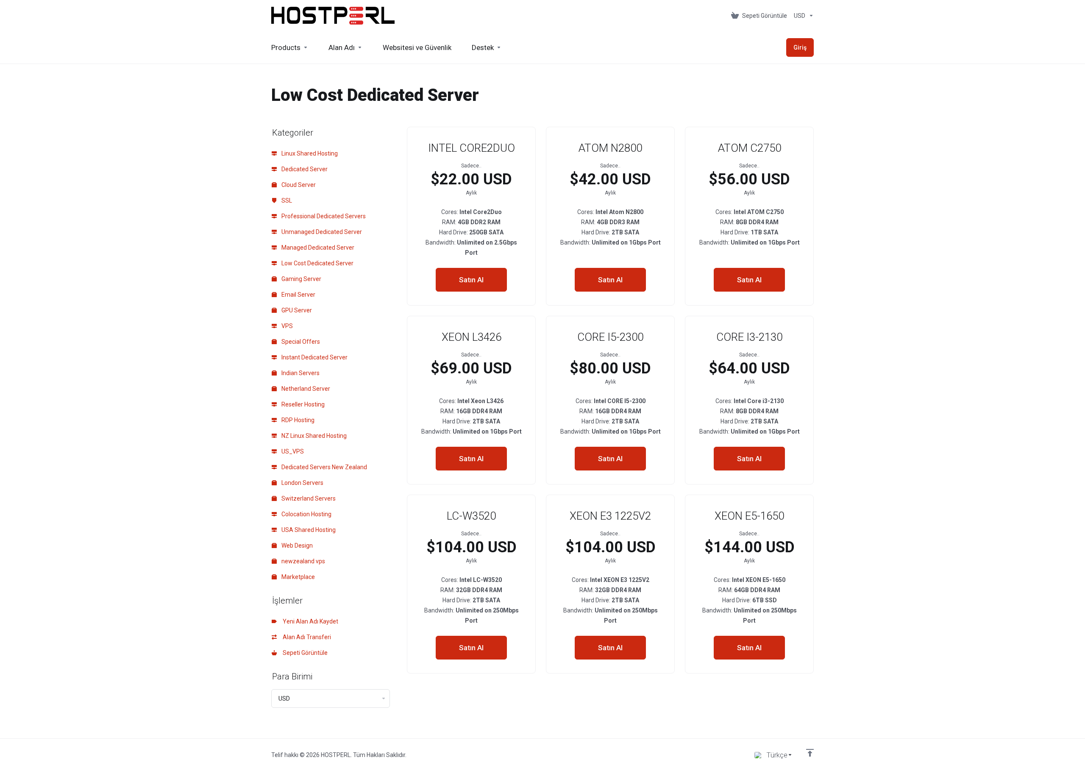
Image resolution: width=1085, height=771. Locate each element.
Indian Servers (300, 373)
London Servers (301, 482)
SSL (286, 200)
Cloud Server (298, 184)
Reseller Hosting (302, 404)
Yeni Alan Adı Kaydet (309, 621)
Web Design (296, 545)
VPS (286, 326)
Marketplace (297, 576)
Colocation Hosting (305, 514)
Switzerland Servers (308, 498)
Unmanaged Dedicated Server (321, 231)
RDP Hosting (297, 420)
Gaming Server (300, 279)
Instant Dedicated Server (314, 357)
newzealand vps (302, 561)
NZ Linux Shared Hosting (313, 435)
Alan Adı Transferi (305, 637)
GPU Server (296, 310)
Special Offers (300, 341)
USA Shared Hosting (308, 529)
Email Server (297, 294)
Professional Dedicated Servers (323, 216)
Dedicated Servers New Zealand (323, 467)
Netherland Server (305, 388)
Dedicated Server (304, 169)
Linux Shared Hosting (309, 153)
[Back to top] (810, 753)
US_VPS (292, 451)
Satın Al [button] (471, 280)
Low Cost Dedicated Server (316, 263)
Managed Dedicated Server (317, 247)
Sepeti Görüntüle (304, 652)
